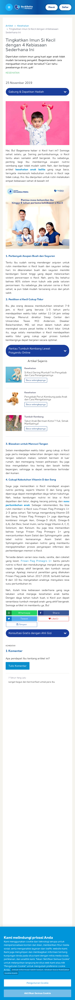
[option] (37, 217)
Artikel (9, 25)
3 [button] (45, 244)
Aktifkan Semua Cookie (37, 993)
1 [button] (35, 244)
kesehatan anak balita (30, 169)
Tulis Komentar (18, 665)
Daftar (65, 7)
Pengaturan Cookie (37, 982)
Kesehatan (23, 25)
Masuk (51, 7)
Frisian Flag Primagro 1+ (36, 560)
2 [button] (39, 244)
